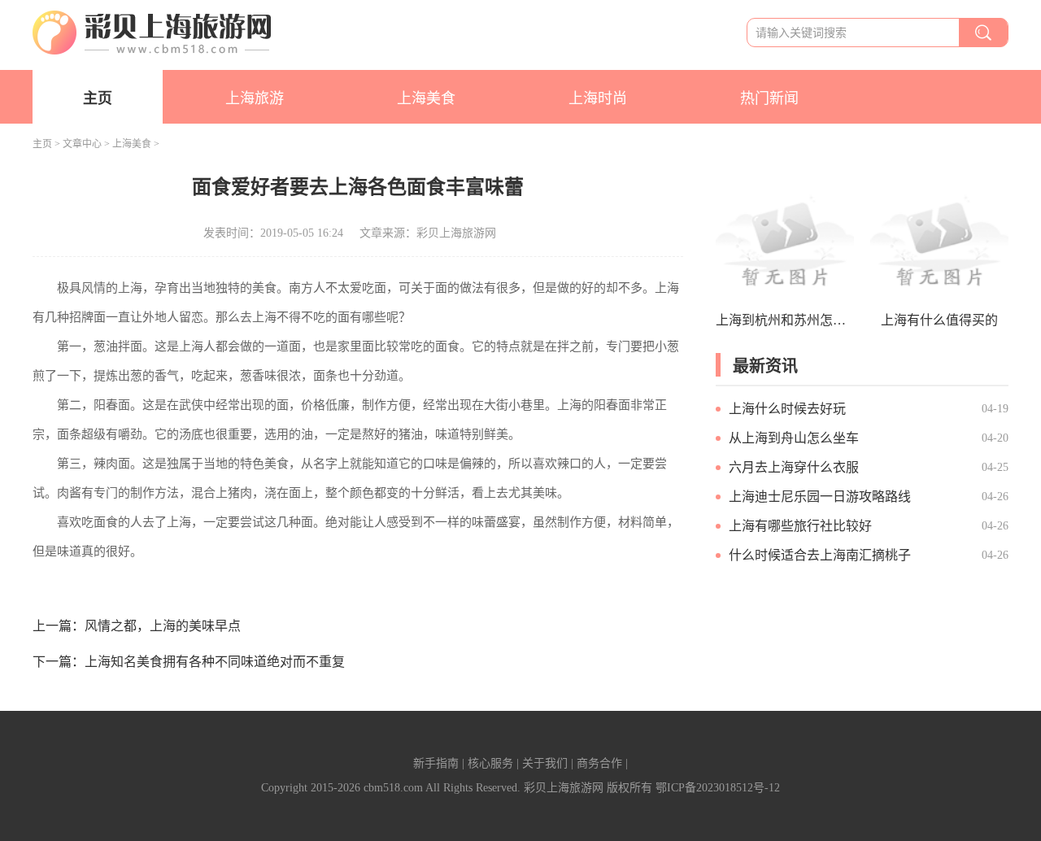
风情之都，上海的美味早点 (163, 626)
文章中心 (82, 144)
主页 (97, 98)
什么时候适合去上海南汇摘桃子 (820, 555)
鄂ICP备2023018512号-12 (718, 788)
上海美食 (426, 98)
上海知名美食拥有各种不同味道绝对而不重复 (215, 662)
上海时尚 (597, 98)
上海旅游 (254, 98)
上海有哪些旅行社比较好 (800, 526)
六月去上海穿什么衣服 (794, 467)
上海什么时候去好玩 (787, 409)
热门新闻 (769, 98)
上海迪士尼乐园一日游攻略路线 (820, 496)
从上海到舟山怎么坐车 (794, 438)
